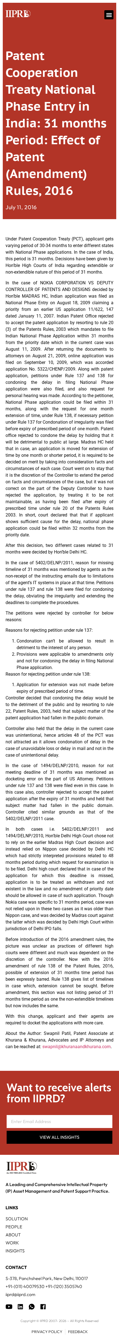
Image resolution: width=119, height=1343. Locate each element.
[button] (108, 14)
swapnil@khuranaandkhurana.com (76, 1046)
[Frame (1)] (20, 1306)
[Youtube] (9, 1306)
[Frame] (31, 1306)
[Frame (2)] (43, 1306)
